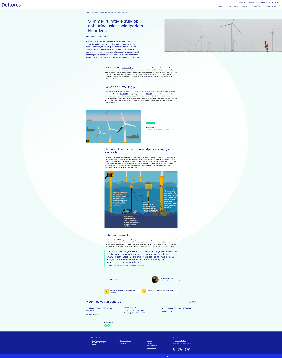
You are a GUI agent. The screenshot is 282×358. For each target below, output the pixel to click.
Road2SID (123, 94)
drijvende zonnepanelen (153, 76)
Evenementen (242, 2)
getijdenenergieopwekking (159, 161)
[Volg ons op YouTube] (181, 349)
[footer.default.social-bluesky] (188, 349)
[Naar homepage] (11, 5)
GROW (148, 94)
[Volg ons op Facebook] (185, 349)
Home (87, 12)
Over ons (271, 2)
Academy (251, 2)
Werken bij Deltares (262, 2)
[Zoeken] (279, 6)
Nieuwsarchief (94, 12)
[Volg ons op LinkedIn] (174, 349)
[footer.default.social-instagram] (178, 349)
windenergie (126, 68)
